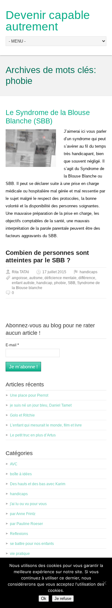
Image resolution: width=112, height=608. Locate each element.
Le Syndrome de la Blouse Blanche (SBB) (48, 116)
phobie (60, 283)
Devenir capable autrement (48, 21)
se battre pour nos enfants (32, 543)
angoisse (19, 278)
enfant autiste (23, 283)
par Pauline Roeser (26, 524)
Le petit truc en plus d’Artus (33, 435)
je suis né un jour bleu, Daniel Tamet (41, 405)
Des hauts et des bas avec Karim (37, 484)
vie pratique (20, 553)
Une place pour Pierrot (29, 395)
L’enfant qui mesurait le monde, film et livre (46, 425)
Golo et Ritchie (22, 415)
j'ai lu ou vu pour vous (28, 504)
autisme (36, 278)
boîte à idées (21, 474)
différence (86, 278)
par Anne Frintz (22, 514)
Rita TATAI (20, 272)
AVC (13, 464)
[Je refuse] (104, 583)
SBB (71, 283)
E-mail (12, 345)
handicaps (88, 272)
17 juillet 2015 (54, 272)
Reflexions (19, 534)
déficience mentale (60, 278)
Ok (43, 598)
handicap (44, 283)
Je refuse (62, 598)
